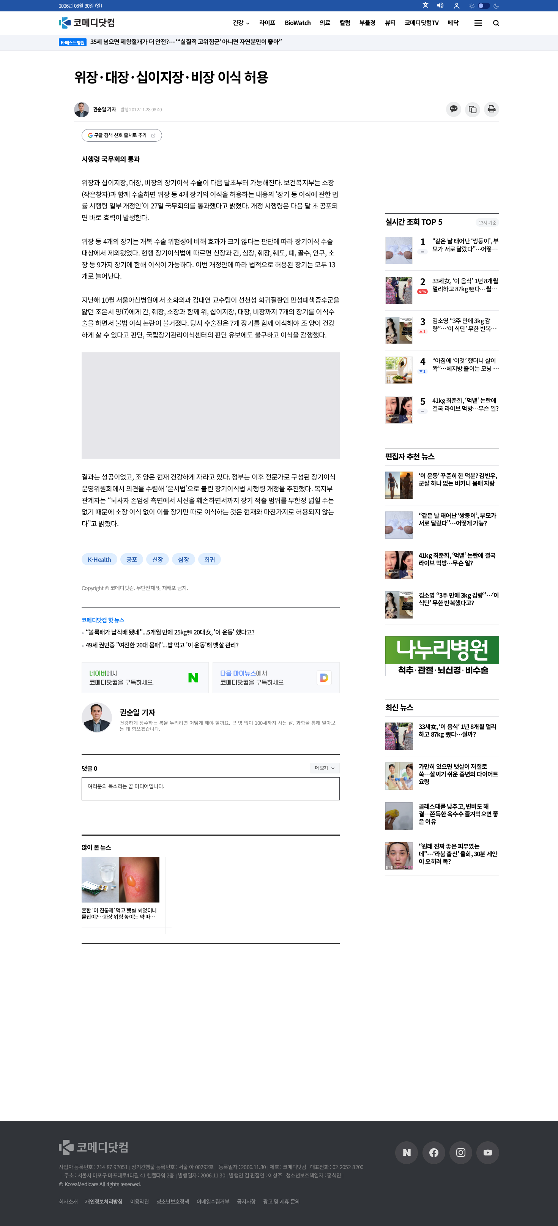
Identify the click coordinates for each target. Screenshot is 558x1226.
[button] (428, 5)
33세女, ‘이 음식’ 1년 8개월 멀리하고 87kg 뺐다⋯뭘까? (465, 285)
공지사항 (246, 1201)
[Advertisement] (442, 1001)
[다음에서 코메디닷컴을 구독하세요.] (276, 677)
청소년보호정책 (172, 1201)
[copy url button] (473, 110)
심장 (183, 559)
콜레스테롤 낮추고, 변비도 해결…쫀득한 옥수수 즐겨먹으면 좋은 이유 (458, 814)
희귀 (209, 559)
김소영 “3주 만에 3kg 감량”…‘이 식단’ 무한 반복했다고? (464, 325)
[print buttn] (491, 109)
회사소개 (68, 1201)
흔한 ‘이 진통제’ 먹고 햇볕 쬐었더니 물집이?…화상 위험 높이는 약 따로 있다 (119, 913)
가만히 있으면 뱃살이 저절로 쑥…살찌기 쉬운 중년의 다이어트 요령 (458, 774)
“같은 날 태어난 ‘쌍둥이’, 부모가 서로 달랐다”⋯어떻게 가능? (465, 245)
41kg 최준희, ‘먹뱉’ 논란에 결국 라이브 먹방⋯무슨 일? (465, 404)
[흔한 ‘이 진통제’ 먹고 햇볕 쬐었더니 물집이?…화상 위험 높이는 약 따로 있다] (120, 880)
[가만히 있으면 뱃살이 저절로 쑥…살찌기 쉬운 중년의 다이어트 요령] (399, 776)
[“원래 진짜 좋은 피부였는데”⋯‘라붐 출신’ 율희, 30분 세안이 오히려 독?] (399, 855)
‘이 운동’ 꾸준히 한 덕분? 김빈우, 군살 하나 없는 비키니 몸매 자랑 (458, 479)
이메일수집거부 (213, 1201)
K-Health (99, 559)
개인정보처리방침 (103, 1201)
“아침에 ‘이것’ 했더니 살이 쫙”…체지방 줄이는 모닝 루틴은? (465, 365)
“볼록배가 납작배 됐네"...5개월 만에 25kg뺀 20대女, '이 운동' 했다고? (170, 632)
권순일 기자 (137, 712)
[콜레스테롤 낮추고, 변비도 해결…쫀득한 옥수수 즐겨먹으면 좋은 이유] (399, 816)
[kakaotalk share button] (453, 109)
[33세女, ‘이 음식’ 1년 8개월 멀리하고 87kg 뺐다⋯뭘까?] (399, 736)
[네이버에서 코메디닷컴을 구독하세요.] (145, 677)
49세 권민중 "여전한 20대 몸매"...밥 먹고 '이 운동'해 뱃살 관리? (162, 645)
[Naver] (406, 1153)
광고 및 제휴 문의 (281, 1201)
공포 (131, 559)
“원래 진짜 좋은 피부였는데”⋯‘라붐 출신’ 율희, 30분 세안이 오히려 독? (458, 853)
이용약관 (139, 1201)
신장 (157, 559)
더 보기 (321, 767)
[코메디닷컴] (433, 1153)
